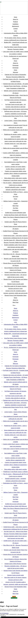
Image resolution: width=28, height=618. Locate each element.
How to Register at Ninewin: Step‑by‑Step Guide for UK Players (15, 269)
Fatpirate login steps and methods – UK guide (15, 84)
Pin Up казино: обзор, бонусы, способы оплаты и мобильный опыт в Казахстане (15, 39)
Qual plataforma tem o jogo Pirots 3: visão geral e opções (15, 163)
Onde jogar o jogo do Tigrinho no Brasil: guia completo (15, 158)
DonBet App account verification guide (15, 212)
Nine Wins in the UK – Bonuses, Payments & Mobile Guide (15, 255)
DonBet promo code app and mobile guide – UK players (15, 250)
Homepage (15, 65)
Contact (15, 28)
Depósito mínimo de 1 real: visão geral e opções (15, 144)
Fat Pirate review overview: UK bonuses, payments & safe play (15, 101)
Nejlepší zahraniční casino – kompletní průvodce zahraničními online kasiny (15, 188)
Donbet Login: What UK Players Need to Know (15, 223)
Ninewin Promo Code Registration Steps (15, 295)
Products (15, 22)
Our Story (15, 196)
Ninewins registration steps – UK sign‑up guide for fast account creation (16, 276)
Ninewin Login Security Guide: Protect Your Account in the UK (15, 260)
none (15, 31)
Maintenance (15, 26)
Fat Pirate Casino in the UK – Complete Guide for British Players (15, 80)
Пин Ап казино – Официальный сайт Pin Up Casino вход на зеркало (15, 184)
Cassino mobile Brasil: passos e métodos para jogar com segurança (15, 154)
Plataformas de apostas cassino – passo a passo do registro (15, 135)
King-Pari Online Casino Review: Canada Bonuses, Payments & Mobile (15, 48)
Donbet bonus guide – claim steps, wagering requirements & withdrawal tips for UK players (15, 236)
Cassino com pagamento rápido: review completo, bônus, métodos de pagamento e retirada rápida (15, 173)
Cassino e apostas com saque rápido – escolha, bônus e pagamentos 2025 (15, 167)
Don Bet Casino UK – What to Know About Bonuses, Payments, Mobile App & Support (15, 241)
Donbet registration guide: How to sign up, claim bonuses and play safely (15, 246)
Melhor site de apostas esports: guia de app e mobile (15, 131)
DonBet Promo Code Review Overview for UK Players (15, 232)
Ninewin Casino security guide (15, 284)
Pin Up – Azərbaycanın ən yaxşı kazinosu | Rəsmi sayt (15, 57)
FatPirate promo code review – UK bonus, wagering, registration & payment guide (15, 112)
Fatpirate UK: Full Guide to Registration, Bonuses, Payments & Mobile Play (15, 75)
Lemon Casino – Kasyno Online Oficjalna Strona (15, 121)
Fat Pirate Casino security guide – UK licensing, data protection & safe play (15, 105)
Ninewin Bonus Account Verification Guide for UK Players (15, 264)
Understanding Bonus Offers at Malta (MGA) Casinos (15, 34)
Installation (15, 24)
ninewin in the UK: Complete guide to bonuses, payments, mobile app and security (15, 292)
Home (15, 17)
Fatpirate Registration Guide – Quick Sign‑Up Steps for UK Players (15, 96)
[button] (14, 305)
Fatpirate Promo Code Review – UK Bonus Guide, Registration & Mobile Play (15, 87)
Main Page (15, 206)
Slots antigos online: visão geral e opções (15, 178)
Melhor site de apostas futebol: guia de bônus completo (15, 149)
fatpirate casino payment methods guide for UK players (15, 92)
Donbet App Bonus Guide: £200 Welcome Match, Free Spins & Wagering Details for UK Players (15, 217)
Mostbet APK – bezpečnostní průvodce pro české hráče (15, 43)
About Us (15, 19)
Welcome (15, 72)
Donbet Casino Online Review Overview (15, 272)
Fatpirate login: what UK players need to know (15, 109)
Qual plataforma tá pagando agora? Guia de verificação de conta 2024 (15, 126)
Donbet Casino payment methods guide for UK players (15, 227)
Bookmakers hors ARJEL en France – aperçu (15, 192)
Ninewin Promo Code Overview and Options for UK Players (15, 280)
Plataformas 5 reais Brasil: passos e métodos (15, 180)
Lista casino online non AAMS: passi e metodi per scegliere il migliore (15, 52)
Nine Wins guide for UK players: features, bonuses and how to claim (15, 287)
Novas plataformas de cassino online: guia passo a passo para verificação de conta (15, 140)
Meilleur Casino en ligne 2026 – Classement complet (15, 202)
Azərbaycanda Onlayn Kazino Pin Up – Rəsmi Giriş (15, 117)
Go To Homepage (4, 613)
